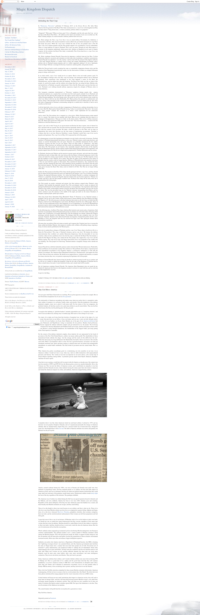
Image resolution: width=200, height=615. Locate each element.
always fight (94, 493)
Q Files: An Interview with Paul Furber (16, 42)
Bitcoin (27, 281)
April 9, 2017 (8, 121)
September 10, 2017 (10, 147)
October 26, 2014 (10, 76)
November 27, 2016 (10, 107)
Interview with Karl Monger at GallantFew (17, 49)
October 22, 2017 (10, 159)
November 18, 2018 (10, 185)
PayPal (12, 281)
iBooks (7, 243)
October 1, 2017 (9, 154)
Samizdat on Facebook (11, 276)
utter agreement (66, 296)
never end (61, 428)
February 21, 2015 (73, 283)
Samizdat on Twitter (24, 276)
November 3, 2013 (10, 67)
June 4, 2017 (8, 133)
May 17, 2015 (9, 88)
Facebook (53, 598)
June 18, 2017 (9, 138)
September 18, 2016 (10, 105)
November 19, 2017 (10, 164)
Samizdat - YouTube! (11, 38)
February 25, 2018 (10, 171)
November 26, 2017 (10, 166)
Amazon (28, 241)
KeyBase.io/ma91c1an (27, 294)
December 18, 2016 (10, 109)
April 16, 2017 (9, 124)
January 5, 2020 (9, 204)
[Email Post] (91, 283)
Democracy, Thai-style (47, 26)
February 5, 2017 (10, 112)
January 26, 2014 (10, 69)
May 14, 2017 (9, 128)
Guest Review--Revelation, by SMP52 (15, 59)
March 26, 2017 (9, 119)
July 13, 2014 (9, 71)
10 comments (85, 283)
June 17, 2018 (9, 178)
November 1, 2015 (10, 95)
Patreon (16, 281)
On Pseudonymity (10, 47)
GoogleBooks (21, 265)
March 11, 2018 (9, 173)
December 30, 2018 (10, 190)
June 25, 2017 (9, 140)
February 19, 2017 (10, 114)
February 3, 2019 (10, 195)
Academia (28, 265)
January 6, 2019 (9, 192)
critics (63, 278)
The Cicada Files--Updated (12, 40)
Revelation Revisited (11, 54)
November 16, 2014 (10, 81)
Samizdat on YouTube (15, 278)
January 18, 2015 (10, 83)
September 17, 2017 (10, 150)
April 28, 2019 (9, 202)
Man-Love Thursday (63, 512)
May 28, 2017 (9, 131)
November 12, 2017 (10, 162)
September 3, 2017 (10, 145)
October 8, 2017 (9, 157)
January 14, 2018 (10, 169)
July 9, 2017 (8, 143)
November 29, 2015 (10, 98)
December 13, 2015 (10, 100)
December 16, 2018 (10, 188)
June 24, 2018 (9, 180)
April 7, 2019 (8, 199)
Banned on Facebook (11, 57)
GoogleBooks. (17, 250)
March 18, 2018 (9, 176)
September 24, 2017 (10, 152)
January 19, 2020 (10, 206)
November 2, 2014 (10, 79)
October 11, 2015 (10, 93)
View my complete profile (24, 223)
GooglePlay (14, 243)
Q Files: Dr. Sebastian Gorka (13, 45)
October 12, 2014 (10, 74)
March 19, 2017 (9, 117)
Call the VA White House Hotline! (14, 52)
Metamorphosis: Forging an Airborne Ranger (18, 254)
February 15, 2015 (10, 86)
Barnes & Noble (20, 241)
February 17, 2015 (73, 601)
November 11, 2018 (10, 183)
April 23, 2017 (9, 126)
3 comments (85, 601)
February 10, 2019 (10, 197)
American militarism (89, 321)
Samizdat (22, 274)
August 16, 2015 (9, 90)
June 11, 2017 (9, 135)
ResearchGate (9, 267)
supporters (69, 278)
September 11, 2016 (10, 102)
